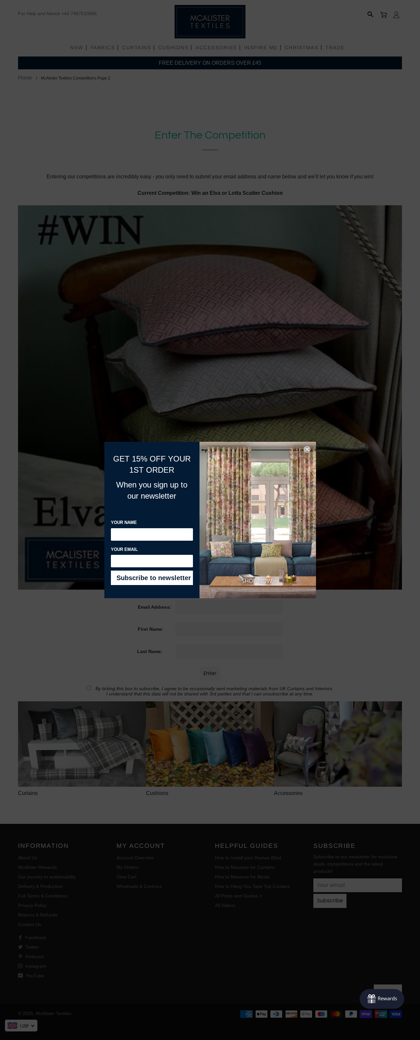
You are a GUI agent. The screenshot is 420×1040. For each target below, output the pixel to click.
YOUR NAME (124, 522)
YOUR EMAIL (124, 549)
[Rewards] (382, 999)
